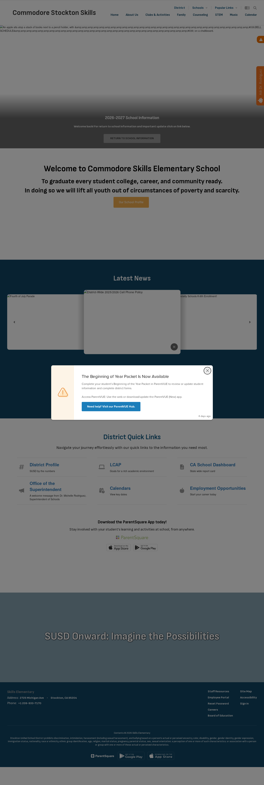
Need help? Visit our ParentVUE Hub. (111, 406)
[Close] (207, 370)
